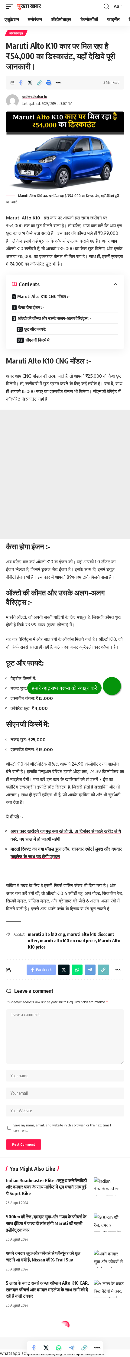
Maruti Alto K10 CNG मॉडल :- (43, 296)
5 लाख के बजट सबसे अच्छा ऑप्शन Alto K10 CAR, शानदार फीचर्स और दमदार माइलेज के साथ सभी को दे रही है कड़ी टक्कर (47, 1289)
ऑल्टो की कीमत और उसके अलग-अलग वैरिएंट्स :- (55, 318)
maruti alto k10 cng (46, 934)
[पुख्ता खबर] (29, 6)
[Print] (48, 82)
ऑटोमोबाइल (16, 33)
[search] (106, 6)
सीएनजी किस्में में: (37, 339)
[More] (58, 82)
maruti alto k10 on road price (68, 940)
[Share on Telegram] (71, 1347)
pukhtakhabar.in (34, 97)
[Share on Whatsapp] (58, 1347)
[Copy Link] (39, 82)
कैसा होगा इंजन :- (31, 307)
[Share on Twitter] (30, 82)
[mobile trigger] (11, 6)
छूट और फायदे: (35, 329)
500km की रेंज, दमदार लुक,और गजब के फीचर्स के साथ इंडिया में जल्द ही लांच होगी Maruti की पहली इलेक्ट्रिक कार (46, 1223)
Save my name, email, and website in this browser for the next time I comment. (62, 1127)
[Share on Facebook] (20, 82)
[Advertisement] (65, 474)
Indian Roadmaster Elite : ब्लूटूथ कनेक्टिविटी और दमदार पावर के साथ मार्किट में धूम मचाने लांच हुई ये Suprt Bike (46, 1187)
